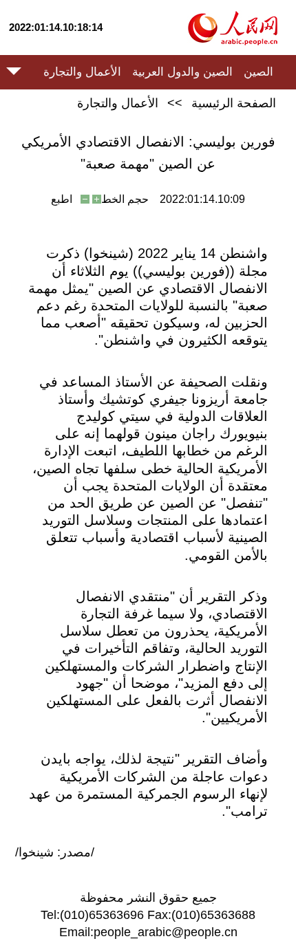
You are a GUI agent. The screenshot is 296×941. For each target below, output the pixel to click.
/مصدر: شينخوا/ (54, 852)
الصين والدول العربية (182, 71)
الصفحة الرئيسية (233, 103)
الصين (258, 71)
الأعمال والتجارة (82, 71)
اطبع (61, 199)
